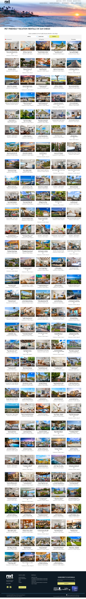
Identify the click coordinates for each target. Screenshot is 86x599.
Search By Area (34, 577)
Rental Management (22, 578)
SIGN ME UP (66, 583)
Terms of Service (75, 596)
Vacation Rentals (22, 577)
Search (54, 36)
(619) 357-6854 (8, 583)
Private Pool (33, 581)
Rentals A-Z (20, 596)
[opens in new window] (7, 587)
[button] (13, 348)
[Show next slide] (19, 45)
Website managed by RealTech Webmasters (73, 595)
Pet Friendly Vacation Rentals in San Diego (39, 578)
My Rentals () (9, 39)
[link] (12, 49)
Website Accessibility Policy (10, 596)
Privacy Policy (16, 596)
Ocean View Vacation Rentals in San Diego (39, 582)
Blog (19, 581)
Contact (20, 582)
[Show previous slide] (5, 45)
